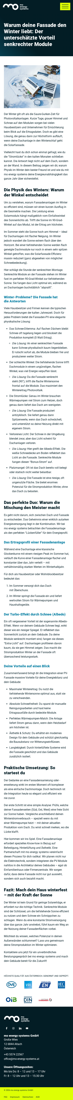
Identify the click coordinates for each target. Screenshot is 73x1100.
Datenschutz (28, 1097)
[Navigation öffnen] (65, 6)
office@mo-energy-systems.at (21, 1058)
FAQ (5, 1097)
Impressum (15, 1097)
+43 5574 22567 (14, 1054)
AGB (38, 1097)
